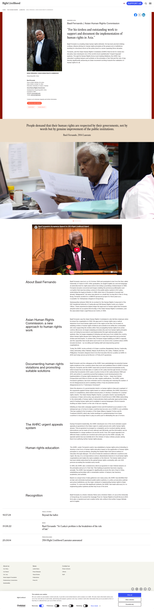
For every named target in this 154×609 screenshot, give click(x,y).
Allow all (129, 595)
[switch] (57, 606)
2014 (74, 20)
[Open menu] (150, 3)
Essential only (130, 604)
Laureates (22, 9)
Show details (94, 606)
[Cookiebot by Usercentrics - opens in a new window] (21, 606)
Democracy (31, 107)
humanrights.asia (36, 93)
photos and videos (34, 103)
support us (134, 3)
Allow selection (129, 599)
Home (4, 9)
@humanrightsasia (36, 95)
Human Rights (41, 107)
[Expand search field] (145, 3)
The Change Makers (12, 9)
